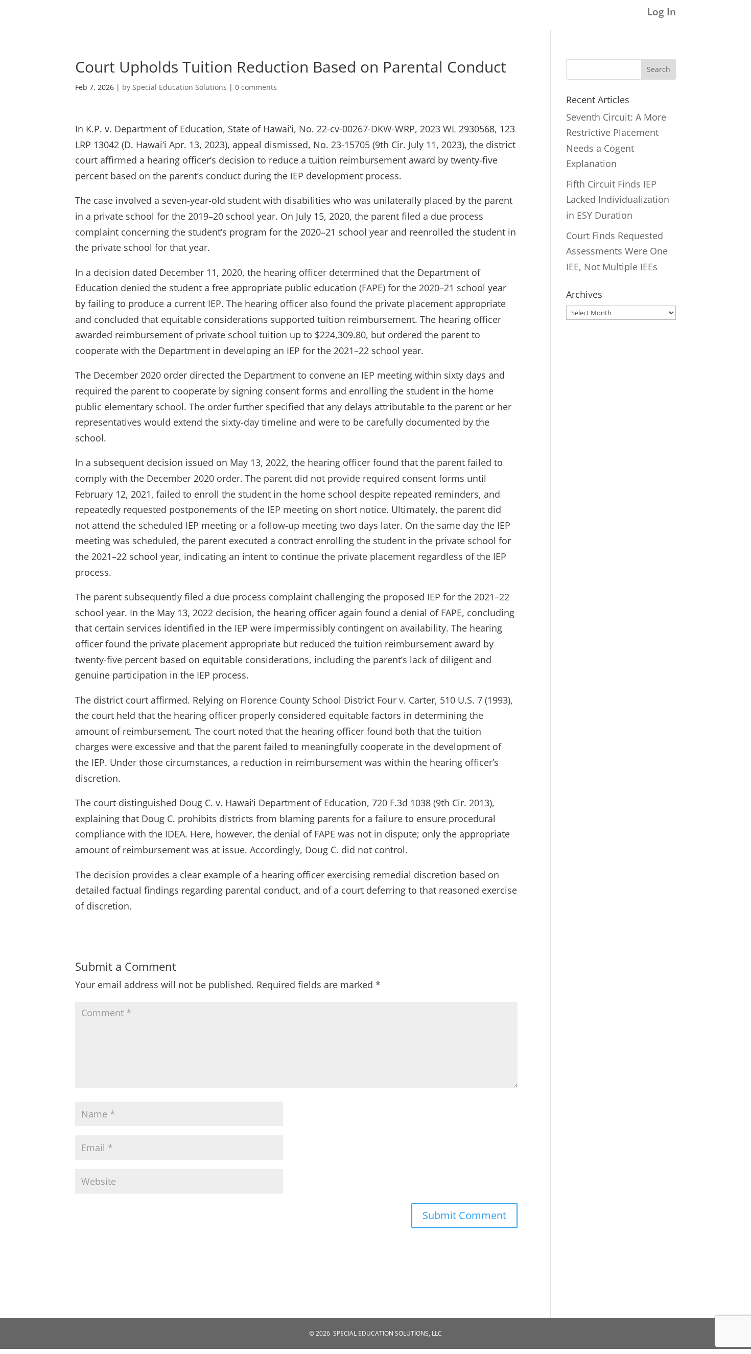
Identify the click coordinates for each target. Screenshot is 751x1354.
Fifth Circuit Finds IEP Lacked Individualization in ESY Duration (617, 199)
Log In (661, 12)
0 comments (256, 87)
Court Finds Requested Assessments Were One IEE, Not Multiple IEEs (617, 251)
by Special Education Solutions (174, 87)
